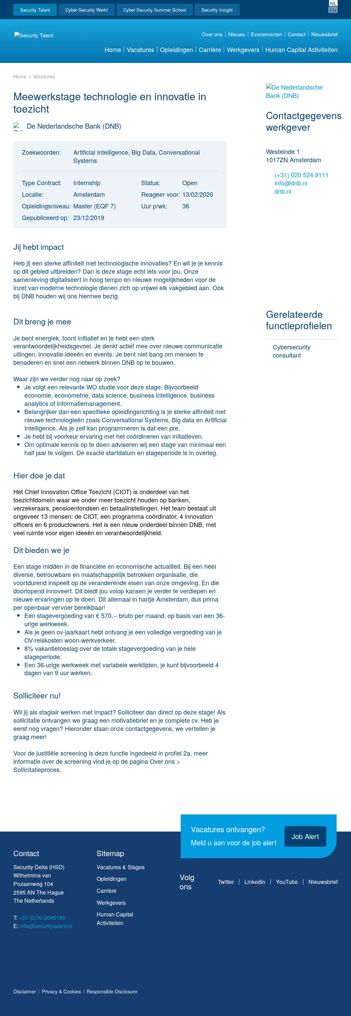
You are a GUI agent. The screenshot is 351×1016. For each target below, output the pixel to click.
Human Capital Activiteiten (301, 49)
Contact (296, 34)
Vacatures (140, 49)
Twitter (226, 882)
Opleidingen (176, 49)
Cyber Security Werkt (86, 10)
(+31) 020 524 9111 (302, 175)
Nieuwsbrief (324, 34)
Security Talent (35, 10)
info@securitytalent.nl (46, 926)
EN (333, 10)
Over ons (212, 34)
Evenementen (266, 34)
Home (113, 49)
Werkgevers (243, 49)
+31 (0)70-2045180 (42, 918)
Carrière (210, 49)
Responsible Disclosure (112, 991)
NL (333, 3)
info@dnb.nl (291, 183)
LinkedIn (254, 882)
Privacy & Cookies (61, 991)
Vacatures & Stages (121, 867)
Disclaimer (24, 991)
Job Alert (305, 836)
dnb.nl (284, 191)
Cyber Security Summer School (154, 10)
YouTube (287, 882)
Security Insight (217, 10)
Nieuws (236, 34)
